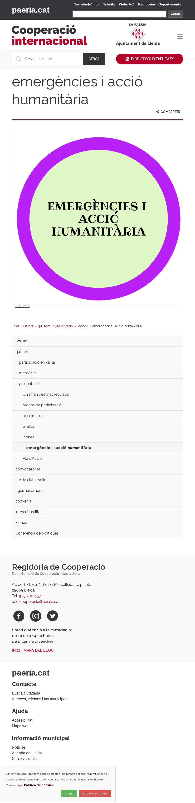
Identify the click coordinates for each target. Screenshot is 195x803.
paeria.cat (30, 9)
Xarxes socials (24, 759)
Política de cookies (39, 785)
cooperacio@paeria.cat (39, 601)
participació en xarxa (37, 362)
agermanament (29, 490)
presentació (64, 326)
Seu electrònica (86, 4)
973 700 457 (30, 596)
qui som (44, 326)
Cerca (175, 14)
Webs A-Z (126, 4)
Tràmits (109, 4)
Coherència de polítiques (37, 533)
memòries (28, 373)
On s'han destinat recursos (46, 394)
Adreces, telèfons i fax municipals (40, 699)
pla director (33, 415)
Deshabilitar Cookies (95, 793)
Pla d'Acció (32, 458)
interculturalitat (28, 512)
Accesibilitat (22, 720)
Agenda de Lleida (27, 753)
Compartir (170, 112)
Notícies (19, 747)
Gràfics (29, 426)
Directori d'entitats (152, 59)
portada (22, 341)
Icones (83, 326)
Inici (16, 326)
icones (21, 522)
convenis (23, 501)
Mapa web (20, 726)
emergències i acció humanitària (58, 448)
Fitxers (28, 326)
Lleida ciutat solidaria (34, 480)
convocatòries (28, 469)
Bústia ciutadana (26, 693)
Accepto (69, 793)
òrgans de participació (42, 405)
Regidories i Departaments (159, 4)
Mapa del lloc (39, 650)
